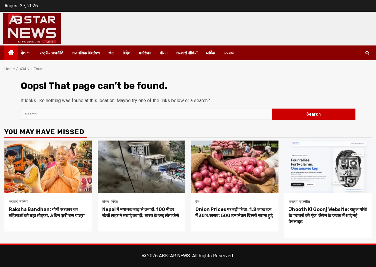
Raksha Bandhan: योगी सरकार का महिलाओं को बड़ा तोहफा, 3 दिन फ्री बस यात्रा (47, 212)
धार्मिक (210, 52)
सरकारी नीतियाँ (186, 52)
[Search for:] (146, 114)
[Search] (367, 53)
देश (23, 52)
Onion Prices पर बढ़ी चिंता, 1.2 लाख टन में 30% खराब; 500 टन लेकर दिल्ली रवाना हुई (234, 212)
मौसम (163, 52)
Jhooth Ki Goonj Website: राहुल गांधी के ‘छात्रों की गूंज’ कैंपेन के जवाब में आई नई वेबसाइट (328, 215)
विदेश (126, 52)
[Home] (11, 53)
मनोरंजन (145, 52)
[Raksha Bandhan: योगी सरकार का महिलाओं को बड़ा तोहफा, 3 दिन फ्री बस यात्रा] (48, 167)
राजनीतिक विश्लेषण (86, 52)
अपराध (229, 52)
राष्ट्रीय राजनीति (51, 52)
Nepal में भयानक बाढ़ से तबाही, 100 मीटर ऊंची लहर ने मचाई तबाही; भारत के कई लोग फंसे (140, 212)
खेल (111, 52)
